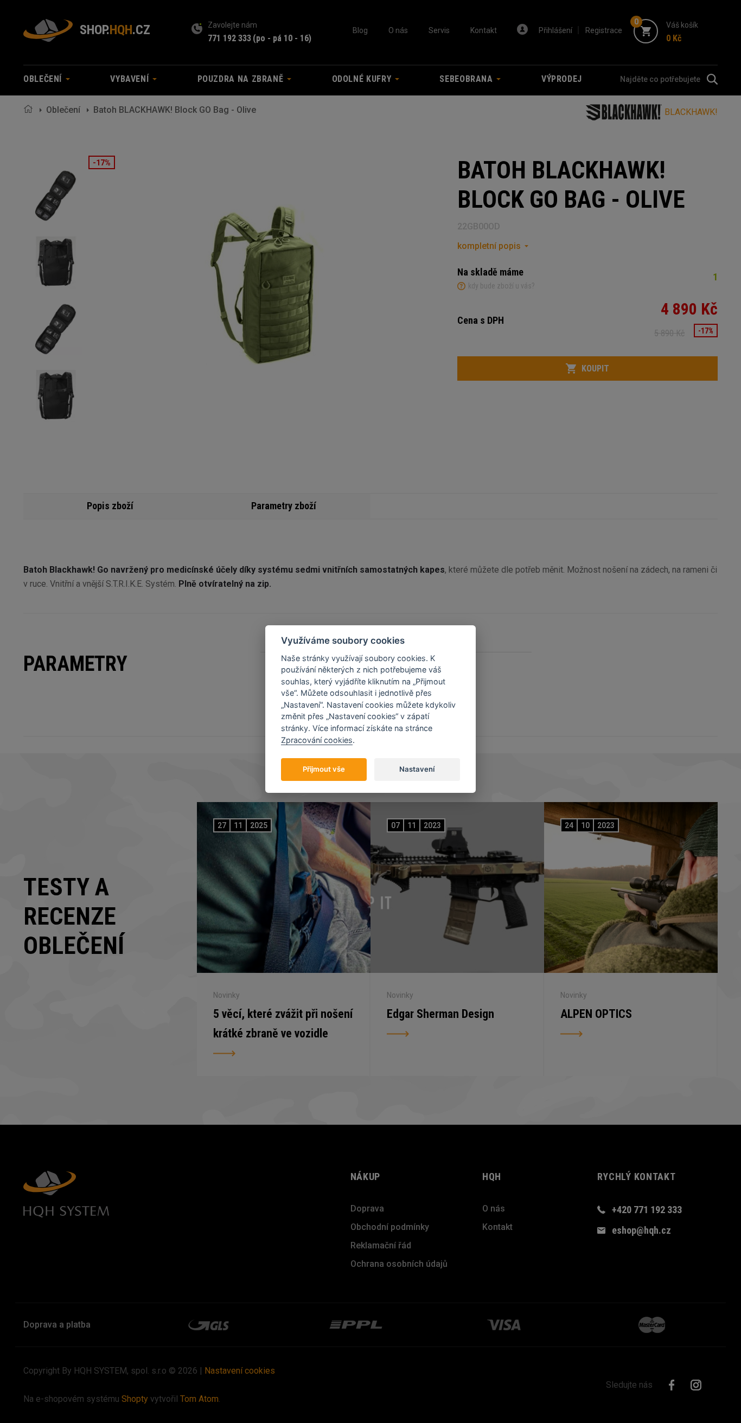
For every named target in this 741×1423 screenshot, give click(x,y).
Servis (439, 30)
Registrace (603, 30)
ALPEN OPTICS (596, 1014)
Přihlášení (555, 30)
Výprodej (561, 79)
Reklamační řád (380, 1245)
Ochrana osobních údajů (399, 1264)
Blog (360, 30)
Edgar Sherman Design (440, 1014)
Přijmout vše (324, 769)
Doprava (367, 1208)
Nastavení (417, 769)
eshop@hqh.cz (641, 1230)
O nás (398, 30)
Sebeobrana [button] (467, 79)
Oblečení (63, 110)
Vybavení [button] (130, 79)
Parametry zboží (283, 505)
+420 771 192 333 (647, 1209)
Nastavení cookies (240, 1371)
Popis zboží (110, 505)
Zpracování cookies (317, 740)
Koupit (595, 368)
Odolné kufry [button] (363, 79)
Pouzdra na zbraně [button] (241, 79)
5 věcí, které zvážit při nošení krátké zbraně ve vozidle (283, 1023)
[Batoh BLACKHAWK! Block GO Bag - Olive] (56, 196)
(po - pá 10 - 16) (282, 38)
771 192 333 (229, 38)
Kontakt (483, 30)
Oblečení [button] (44, 79)
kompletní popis (489, 246)
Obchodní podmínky (389, 1227)
